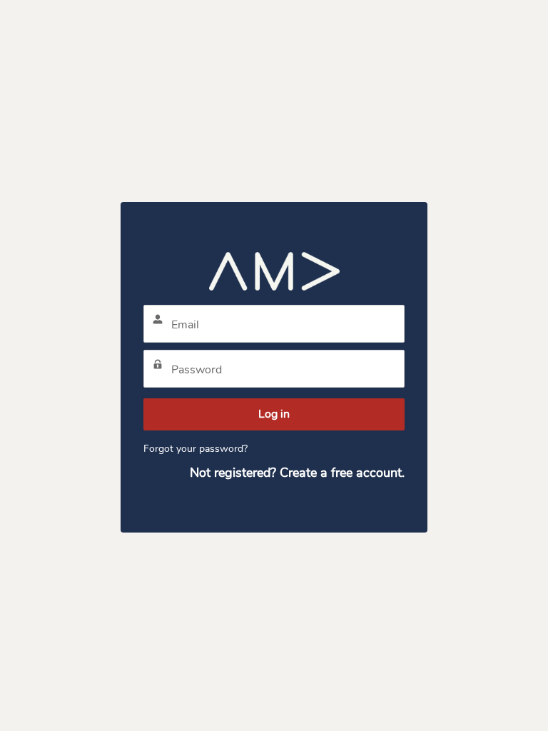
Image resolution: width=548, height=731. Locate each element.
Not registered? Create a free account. (297, 472)
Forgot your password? (195, 448)
